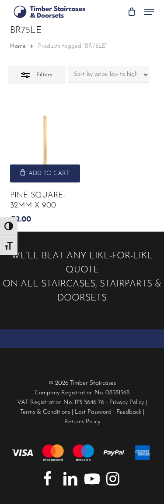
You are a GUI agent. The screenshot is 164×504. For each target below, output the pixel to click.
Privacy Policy (126, 402)
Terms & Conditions (45, 412)
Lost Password (93, 412)
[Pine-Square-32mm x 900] (45, 147)
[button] (149, 11)
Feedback (128, 412)
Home (18, 46)
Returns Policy (82, 421)
